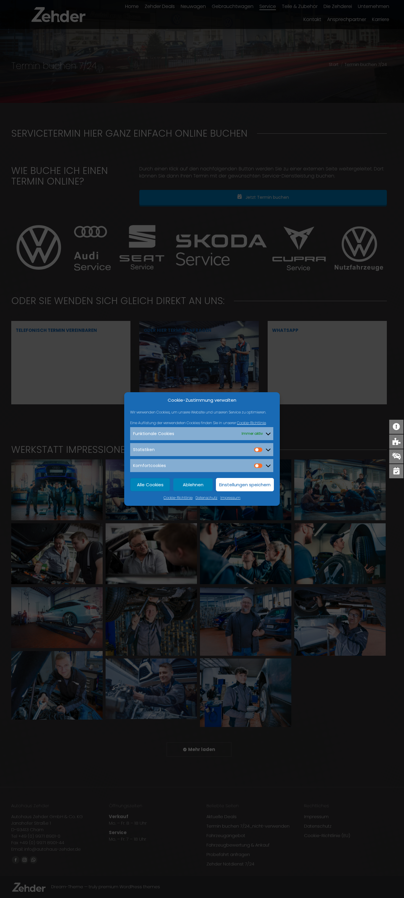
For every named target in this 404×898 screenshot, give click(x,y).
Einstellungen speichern (245, 485)
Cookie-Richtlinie (251, 422)
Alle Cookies (150, 485)
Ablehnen (193, 485)
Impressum (230, 497)
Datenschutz (206, 497)
